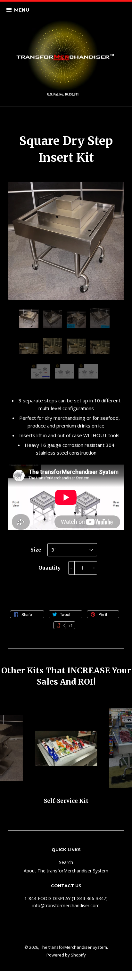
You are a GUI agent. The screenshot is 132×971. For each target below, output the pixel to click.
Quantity (49, 568)
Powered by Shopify (66, 955)
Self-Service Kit (66, 800)
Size (35, 550)
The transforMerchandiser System (73, 947)
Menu (21, 10)
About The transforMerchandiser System (66, 871)
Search (66, 862)
